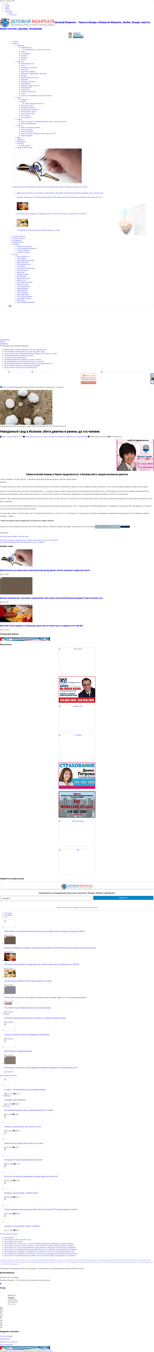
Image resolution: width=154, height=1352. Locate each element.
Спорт (23, 94)
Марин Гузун (21, 300)
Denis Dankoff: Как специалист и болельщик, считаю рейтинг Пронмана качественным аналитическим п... (41, 1254)
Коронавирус (40, 1260)
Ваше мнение (25, 146)
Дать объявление (6, 1345)
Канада (15, 1260)
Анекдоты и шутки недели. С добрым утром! (21, 1193)
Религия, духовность (28, 92)
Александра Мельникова (25, 260)
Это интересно (26, 118)
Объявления (17, 240)
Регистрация (13, 15)
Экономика (20, 46)
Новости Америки (27, 132)
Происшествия (26, 88)
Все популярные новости (9, 1234)
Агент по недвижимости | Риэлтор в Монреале (73, 1260)
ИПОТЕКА (106, 1262)
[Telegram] (8, 1284)
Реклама (24, 56)
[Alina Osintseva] (88, 378)
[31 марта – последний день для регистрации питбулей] (10, 1085)
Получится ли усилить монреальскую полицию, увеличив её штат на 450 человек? (29, 540)
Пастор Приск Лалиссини (25, 268)
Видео (19, 138)
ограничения (16, 1264)
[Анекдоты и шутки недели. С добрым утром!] (10, 1189)
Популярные (8, 915)
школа (47, 1262)
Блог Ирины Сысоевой (24, 282)
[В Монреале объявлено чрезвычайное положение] (10, 1156)
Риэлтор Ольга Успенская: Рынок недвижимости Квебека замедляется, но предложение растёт (41, 1067)
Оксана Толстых (22, 284)
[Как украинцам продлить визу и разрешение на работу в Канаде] (7, 1106)
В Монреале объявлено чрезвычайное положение (23, 1160)
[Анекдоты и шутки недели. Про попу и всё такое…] (10, 1123)
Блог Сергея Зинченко (24, 296)
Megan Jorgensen (7, 437)
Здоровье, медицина (28, 72)
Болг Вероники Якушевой (25, 302)
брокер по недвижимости (99, 1260)
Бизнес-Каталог (18, 242)
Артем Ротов (21, 280)
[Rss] (0, 1284)
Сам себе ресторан (28, 114)
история (109, 1260)
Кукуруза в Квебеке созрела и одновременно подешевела (26, 1034)
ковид (83, 1262)
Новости (15, 44)
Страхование (25, 54)
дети (76, 1262)
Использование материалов (26, 248)
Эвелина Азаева (22, 274)
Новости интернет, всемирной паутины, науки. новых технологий (43, 122)
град (5, 536)
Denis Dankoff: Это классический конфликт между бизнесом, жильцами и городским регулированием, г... (41, 1248)
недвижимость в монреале (56, 1260)
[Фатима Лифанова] (19, 378)
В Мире (19, 120)
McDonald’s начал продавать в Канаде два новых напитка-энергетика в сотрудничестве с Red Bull (51, 214)
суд (106, 1260)
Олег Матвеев (22, 276)
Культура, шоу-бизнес (28, 82)
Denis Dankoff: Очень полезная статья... (18, 1240)
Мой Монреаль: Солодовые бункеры (18, 1051)
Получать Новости (19, 238)
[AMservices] (65, 378)
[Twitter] (4, 1284)
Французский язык (27, 64)
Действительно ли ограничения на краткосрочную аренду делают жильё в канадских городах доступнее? (50, 187)
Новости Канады (27, 130)
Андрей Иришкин (22, 288)
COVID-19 (19, 1260)
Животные (24, 70)
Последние (8, 913)
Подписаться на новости (8, 1342)
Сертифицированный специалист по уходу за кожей (22, 360)
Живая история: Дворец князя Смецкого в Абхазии (23, 1143)
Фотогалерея (25, 116)
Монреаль (10, 1260)
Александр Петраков (24, 298)
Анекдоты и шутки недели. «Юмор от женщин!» (22, 1226)
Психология (25, 90)
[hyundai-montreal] (135, 378)
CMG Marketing (5, 1339)
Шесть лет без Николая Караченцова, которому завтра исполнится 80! (31, 1176)
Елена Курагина (22, 292)
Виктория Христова (23, 264)
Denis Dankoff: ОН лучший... (13, 1242)
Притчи (102, 1262)
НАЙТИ (2, 342)
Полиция (27, 1260)
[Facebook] (2, 1284)
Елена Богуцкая (22, 270)
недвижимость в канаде (39, 1262)
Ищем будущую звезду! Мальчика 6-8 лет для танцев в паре (25, 350)
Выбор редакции (26, 136)
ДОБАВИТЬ (4, 344)
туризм (115, 1262)
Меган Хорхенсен (23, 256)
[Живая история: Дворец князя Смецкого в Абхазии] (10, 1139)
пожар (138, 1260)
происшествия (23, 536)
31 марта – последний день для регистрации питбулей (24, 1089)
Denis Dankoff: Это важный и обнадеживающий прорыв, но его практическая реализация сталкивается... (41, 1250)
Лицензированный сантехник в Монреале (18, 356)
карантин (111, 1262)
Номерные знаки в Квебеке (15, 1100)
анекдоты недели (71, 1262)
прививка (128, 1260)
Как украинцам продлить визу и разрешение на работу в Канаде (28, 1110)
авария (147, 1262)
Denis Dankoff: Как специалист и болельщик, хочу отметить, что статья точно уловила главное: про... (39, 1252)
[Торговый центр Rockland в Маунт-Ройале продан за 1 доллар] (22, 226)
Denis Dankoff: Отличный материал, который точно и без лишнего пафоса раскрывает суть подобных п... (40, 1256)
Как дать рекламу (23, 250)
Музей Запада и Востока (29, 78)
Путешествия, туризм (28, 112)
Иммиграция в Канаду (145, 1260)
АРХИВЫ (7, 5)
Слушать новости (19, 236)
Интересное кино (27, 106)
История (24, 76)
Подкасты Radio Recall (24, 148)
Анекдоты (24, 100)
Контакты (8, 10)
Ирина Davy (21, 272)
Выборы (80, 1262)
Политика (20, 144)
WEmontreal (79, 1269)
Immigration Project (61, 1262)
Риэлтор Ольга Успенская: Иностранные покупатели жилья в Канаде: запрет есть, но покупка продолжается (45, 997)
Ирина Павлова (22, 290)
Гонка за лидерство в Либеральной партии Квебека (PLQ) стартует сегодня (30, 354)
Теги (5, 917)
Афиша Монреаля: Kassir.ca (34, 104)
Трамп (55, 1262)
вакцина (134, 1260)
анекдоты (51, 1262)
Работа (23, 52)
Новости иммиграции (28, 124)
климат (15, 536)
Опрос (23, 66)
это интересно (33, 1260)
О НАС (6, 4)
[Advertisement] (77, 323)
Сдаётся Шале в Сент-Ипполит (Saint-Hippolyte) (20, 368)
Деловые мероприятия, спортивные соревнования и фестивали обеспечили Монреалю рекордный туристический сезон (59, 197)
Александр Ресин (23, 294)
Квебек (23, 1260)
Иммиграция (21, 142)
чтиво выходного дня (128, 1262)
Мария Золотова (22, 262)
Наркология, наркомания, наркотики (33, 74)
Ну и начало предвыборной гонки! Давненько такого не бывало (22, 542)
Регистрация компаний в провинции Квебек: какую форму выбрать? (28, 364)
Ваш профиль (9, 12)
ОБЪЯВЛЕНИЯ (4, 340)
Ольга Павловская (23, 286)
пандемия (120, 1262)
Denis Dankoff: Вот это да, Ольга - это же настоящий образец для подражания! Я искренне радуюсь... (39, 1244)
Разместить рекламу (24, 246)
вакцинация (90, 1260)
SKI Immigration (96, 1262)
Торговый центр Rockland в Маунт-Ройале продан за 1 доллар (38, 230)
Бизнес (23, 60)
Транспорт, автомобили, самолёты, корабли (36, 96)
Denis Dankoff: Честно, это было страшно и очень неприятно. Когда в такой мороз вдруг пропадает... (39, 1246)
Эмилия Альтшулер (23, 278)
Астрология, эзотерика (29, 68)
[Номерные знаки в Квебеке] (7, 1096)
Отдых (19, 98)
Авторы (15, 254)
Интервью (20, 140)
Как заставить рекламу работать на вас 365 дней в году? (24, 352)
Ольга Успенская (16, 1262)
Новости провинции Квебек (30, 128)
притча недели (88, 1262)
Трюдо (123, 1260)
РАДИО (7, 7)
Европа (9, 536)
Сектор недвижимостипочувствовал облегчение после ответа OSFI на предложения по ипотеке (40, 1209)
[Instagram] (6, 1284)
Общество (20, 62)
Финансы (24, 58)
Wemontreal (17, 1351)
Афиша (23, 102)
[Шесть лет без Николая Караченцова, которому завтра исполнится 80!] (10, 1172)
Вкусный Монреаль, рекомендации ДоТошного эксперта (24, 362)
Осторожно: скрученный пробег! (15, 358)
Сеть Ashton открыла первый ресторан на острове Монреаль (27, 1008)
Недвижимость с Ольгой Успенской (37, 50)
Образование (25, 84)
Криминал (24, 80)
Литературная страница (29, 110)
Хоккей (11, 1264)
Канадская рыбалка (28, 108)
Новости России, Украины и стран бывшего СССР (38, 134)
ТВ (131, 1260)
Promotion (135, 1262)
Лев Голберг (21, 266)
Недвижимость (26, 48)
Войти (10, 13)
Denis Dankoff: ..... (10, 1238)
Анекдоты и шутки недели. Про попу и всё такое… (23, 1127)
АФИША (7, 8)
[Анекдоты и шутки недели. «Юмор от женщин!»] (10, 1222)
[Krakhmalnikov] (112, 378)
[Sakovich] (42, 378)
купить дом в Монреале (116, 1260)
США (85, 1260)
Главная (15, 42)
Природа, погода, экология (30, 86)
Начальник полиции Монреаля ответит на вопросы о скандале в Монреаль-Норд (35, 1018)
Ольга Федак (21, 258)
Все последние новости (8, 1075)
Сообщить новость (23, 252)
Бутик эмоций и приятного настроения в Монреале (22, 366)
